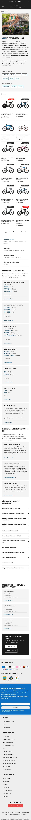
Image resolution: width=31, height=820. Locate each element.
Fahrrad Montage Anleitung (9, 760)
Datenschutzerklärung (25, 812)
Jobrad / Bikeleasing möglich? (9, 557)
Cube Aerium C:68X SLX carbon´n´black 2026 (22, 221)
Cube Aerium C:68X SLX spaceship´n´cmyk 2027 (8, 158)
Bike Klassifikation (7, 769)
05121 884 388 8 (7, 614)
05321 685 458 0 (7, 628)
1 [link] (5, 231)
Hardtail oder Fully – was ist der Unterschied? (13, 513)
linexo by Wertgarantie (8, 742)
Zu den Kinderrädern (8, 495)
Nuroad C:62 (7, 353)
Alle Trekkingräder (8, 382)
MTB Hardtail (5, 74)
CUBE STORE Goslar (8, 620)
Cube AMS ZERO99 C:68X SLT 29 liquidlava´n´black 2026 (22, 136)
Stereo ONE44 (7, 309)
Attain (5, 328)
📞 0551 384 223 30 (11, 646)
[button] (2, 6)
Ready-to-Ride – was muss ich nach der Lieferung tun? (13, 541)
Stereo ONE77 (7, 313)
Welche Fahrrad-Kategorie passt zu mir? (11, 508)
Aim (5, 284)
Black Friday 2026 (7, 793)
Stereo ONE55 (7, 311)
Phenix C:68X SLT (8, 291)
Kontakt (4, 724)
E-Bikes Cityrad (6, 787)
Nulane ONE (6, 351)
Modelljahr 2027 (6, 86)
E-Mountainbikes (6, 778)
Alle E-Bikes (14, 86)
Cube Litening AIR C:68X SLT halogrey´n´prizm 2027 (6, 179)
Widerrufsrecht (17, 812)
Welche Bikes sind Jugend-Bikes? (10, 530)
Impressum (24, 814)
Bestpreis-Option (6, 736)
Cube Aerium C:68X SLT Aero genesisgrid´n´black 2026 (6, 114)
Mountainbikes (6, 781)
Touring (5, 373)
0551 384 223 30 (7, 600)
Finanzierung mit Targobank (9, 739)
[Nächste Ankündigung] (28, 1)
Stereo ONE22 (7, 307)
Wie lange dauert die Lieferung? (9, 547)
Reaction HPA (7, 288)
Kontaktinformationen (17, 814)
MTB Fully (12, 74)
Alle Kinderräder (8, 422)
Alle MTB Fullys (7, 320)
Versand (10, 814)
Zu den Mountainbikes (9, 457)
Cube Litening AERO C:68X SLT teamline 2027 (22, 179)
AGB (7, 814)
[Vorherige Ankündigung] (2, 1)
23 (21, 231)
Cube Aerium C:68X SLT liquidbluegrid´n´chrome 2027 (21, 114)
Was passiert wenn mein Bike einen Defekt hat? (13, 568)
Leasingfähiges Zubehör (8, 745)
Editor (5, 390)
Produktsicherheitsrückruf (8, 754)
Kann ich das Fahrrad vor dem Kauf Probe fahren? (13, 552)
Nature (5, 371)
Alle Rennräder (7, 343)
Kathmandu (6, 374)
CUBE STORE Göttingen (9, 591)
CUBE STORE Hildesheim (9, 605)
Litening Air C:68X (8, 334)
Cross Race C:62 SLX (9, 355)
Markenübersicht (6, 766)
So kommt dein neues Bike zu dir (10, 757)
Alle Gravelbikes (8, 362)
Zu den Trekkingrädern (9, 477)
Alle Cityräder (7, 399)
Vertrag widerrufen (7, 727)
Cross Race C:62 (8, 330)
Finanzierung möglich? (7, 562)
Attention (6, 286)
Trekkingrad (5, 78)
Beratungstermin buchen (8, 721)
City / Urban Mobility (7, 790)
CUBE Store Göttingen (9, 812)
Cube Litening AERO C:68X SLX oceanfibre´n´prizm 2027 (22, 200)
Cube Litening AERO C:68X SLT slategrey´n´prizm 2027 (7, 200)
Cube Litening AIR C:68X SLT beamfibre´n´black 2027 (21, 158)
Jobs (4, 748)
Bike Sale (20, 86)
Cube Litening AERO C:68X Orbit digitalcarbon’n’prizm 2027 (7, 221)
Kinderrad (17, 78)
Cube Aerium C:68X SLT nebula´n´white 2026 (7, 136)
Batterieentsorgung (7, 751)
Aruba (5, 392)
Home (2, 11)
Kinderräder (5, 784)
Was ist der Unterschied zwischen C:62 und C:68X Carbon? (14, 525)
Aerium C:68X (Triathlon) (10, 335)
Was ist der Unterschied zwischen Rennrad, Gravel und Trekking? (14, 519)
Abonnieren (15, 707)
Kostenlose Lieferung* (9, 239)
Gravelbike (24, 74)
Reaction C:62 (7, 290)
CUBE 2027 (5, 796)
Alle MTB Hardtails (8, 299)
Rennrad (18, 74)
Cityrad (11, 78)
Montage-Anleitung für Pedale (9, 763)
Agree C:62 (6, 332)
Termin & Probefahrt (11, 650)
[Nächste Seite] (25, 231)
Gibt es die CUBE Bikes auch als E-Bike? (11, 536)
